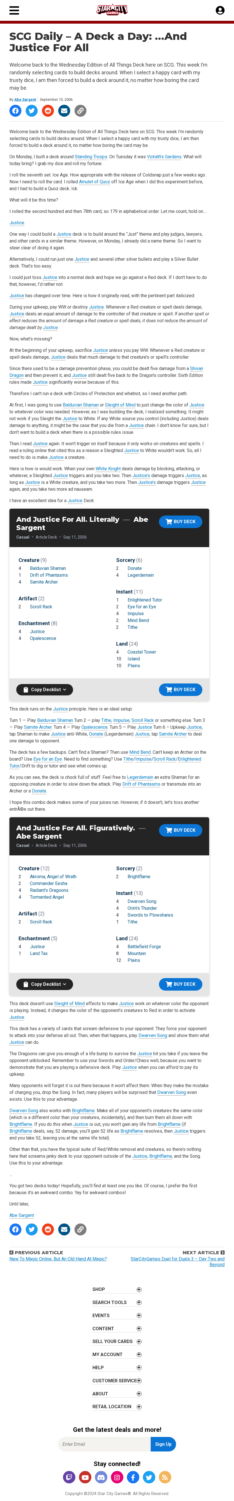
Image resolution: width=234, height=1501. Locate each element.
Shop (98, 1289)
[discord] (101, 1477)
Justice (16, 222)
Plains (134, 665)
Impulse (136, 613)
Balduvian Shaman (81, 405)
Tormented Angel (47, 897)
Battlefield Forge (144, 946)
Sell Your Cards (112, 1341)
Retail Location (111, 1406)
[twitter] (149, 1477)
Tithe (133, 627)
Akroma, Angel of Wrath (53, 876)
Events (101, 1315)
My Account (107, 1354)
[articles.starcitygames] (165, 1477)
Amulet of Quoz (94, 181)
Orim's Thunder (142, 908)
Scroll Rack (41, 606)
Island (134, 659)
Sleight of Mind (120, 405)
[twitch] (69, 1477)
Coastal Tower (142, 652)
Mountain (137, 953)
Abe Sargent (25, 99)
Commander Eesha (48, 883)
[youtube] (85, 1477)
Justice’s (141, 475)
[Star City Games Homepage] (117, 9)
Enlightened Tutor (145, 600)
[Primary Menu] (14, 10)
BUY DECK (184, 521)
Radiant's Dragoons (49, 890)
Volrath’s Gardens (164, 156)
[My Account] (220, 10)
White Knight (108, 468)
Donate (135, 568)
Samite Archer (44, 582)
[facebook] (133, 1477)
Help (98, 1367)
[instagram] (117, 1477)
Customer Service (114, 1380)
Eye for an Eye (142, 606)
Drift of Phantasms (49, 575)
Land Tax (39, 953)
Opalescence (43, 638)
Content (103, 1328)
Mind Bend (138, 620)
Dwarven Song (142, 901)
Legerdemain (141, 575)
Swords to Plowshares (150, 915)
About (100, 1394)
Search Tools (109, 1302)
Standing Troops (91, 156)
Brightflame (139, 876)
